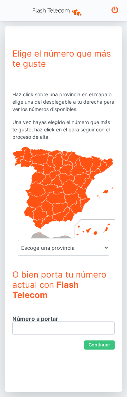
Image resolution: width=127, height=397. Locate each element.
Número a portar (35, 318)
